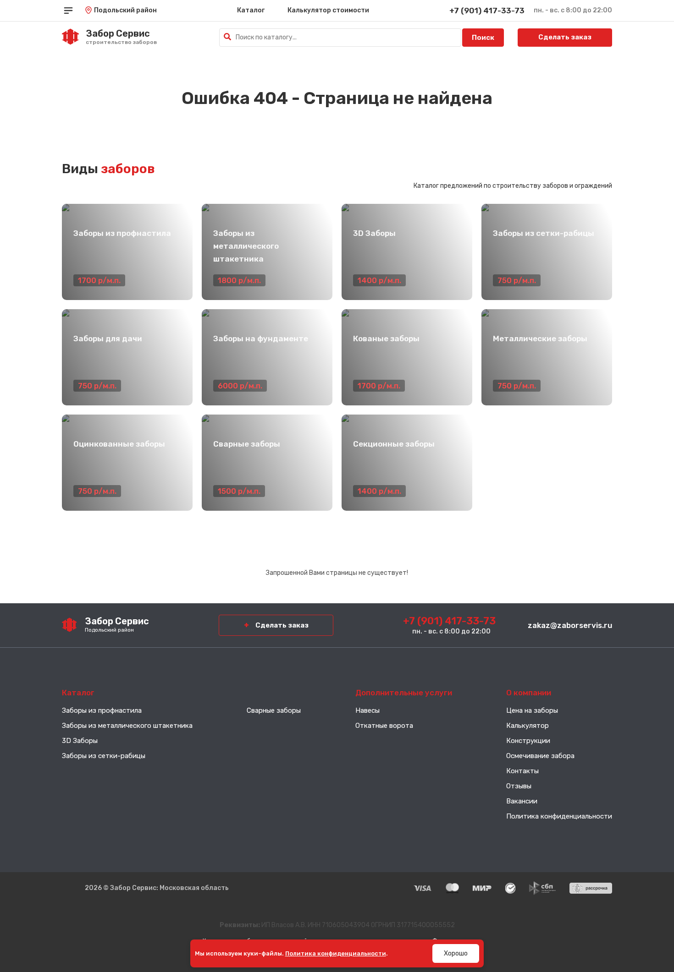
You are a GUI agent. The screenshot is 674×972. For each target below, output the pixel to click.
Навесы (367, 710)
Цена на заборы (532, 710)
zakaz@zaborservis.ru (570, 625)
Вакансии (521, 801)
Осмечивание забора (540, 756)
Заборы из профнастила (102, 710)
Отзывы (518, 786)
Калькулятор (527, 725)
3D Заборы (80, 741)
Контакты (522, 771)
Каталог (251, 10)
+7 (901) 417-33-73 (487, 10)
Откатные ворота (384, 725)
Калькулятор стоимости (328, 10)
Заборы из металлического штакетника (127, 725)
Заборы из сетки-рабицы (103, 756)
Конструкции (528, 741)
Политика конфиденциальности (559, 816)
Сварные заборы (274, 710)
